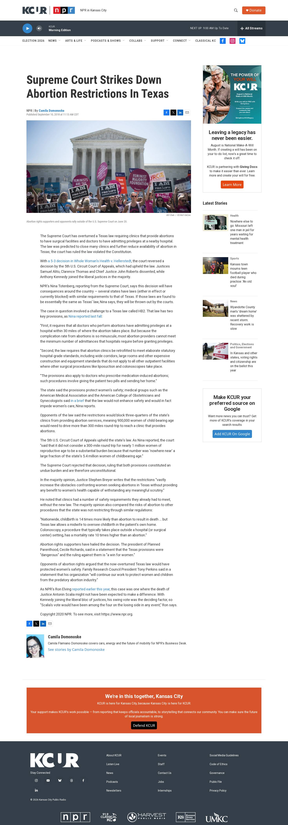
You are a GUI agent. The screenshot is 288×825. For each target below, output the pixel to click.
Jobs (161, 781)
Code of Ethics (218, 764)
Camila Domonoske (51, 111)
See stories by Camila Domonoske (76, 649)
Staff (161, 764)
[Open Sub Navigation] (59, 40)
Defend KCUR (144, 725)
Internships (165, 790)
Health (234, 215)
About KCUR (113, 755)
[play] (27, 28)
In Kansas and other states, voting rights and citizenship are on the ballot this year (243, 361)
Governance (217, 773)
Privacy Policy (218, 790)
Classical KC (205, 40)
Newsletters (113, 790)
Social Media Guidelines (224, 755)
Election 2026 (33, 40)
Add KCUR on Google (232, 433)
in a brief (77, 401)
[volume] (39, 28)
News (52, 40)
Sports (234, 258)
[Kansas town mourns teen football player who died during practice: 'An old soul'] (215, 265)
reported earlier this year (91, 589)
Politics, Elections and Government (242, 346)
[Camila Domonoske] (35, 646)
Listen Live (112, 764)
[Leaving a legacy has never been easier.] (232, 94)
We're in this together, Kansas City (144, 696)
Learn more (232, 184)
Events (162, 755)
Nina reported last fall (85, 316)
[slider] (45, 28)
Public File (216, 781)
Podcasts (112, 781)
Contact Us (164, 773)
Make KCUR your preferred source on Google (232, 403)
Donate (255, 10)
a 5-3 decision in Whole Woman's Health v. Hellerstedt (89, 261)
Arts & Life (73, 40)
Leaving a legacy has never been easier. (232, 135)
